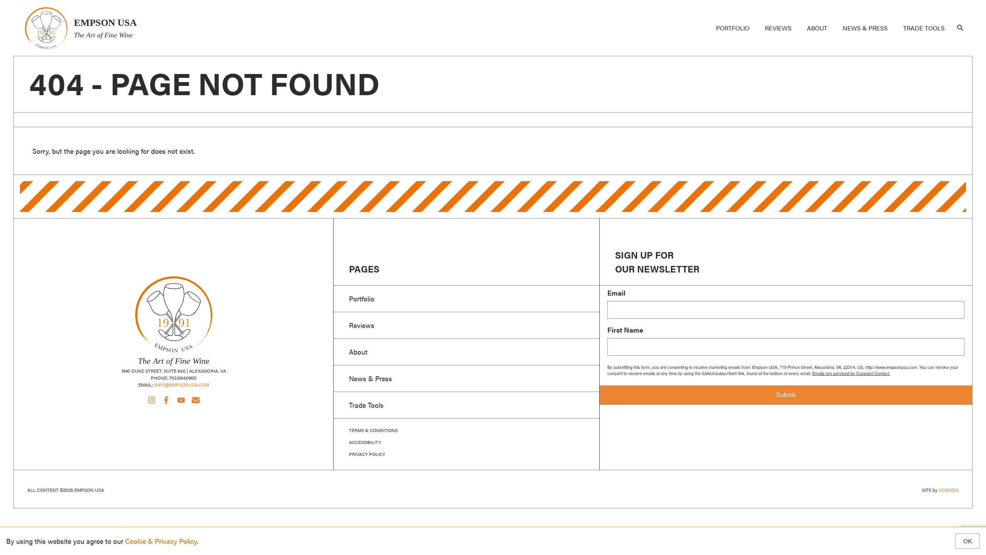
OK (967, 540)
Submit (785, 395)
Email (616, 292)
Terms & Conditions (373, 430)
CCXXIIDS (949, 489)
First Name (625, 329)
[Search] (960, 28)
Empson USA (46, 28)
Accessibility (365, 442)
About (817, 28)
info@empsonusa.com (181, 384)
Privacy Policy (367, 454)
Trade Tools (924, 28)
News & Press (865, 28)
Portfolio (733, 28)
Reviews (778, 28)
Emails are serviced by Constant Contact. (851, 373)
